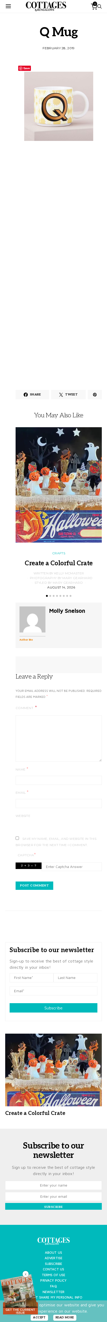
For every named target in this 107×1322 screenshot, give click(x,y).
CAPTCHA (27, 854)
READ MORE (65, 1317)
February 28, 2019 (59, 48)
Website (23, 816)
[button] (47, 596)
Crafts (58, 553)
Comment (25, 708)
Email (22, 792)
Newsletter (54, 1292)
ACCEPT (39, 1317)
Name (22, 769)
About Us (53, 1253)
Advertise (53, 1258)
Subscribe (53, 1008)
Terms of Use (53, 1275)
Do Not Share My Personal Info (54, 1297)
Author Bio (26, 639)
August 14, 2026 (61, 587)
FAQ (53, 1286)
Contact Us (53, 1269)
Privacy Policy (53, 1280)
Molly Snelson (67, 610)
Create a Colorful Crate (58, 563)
